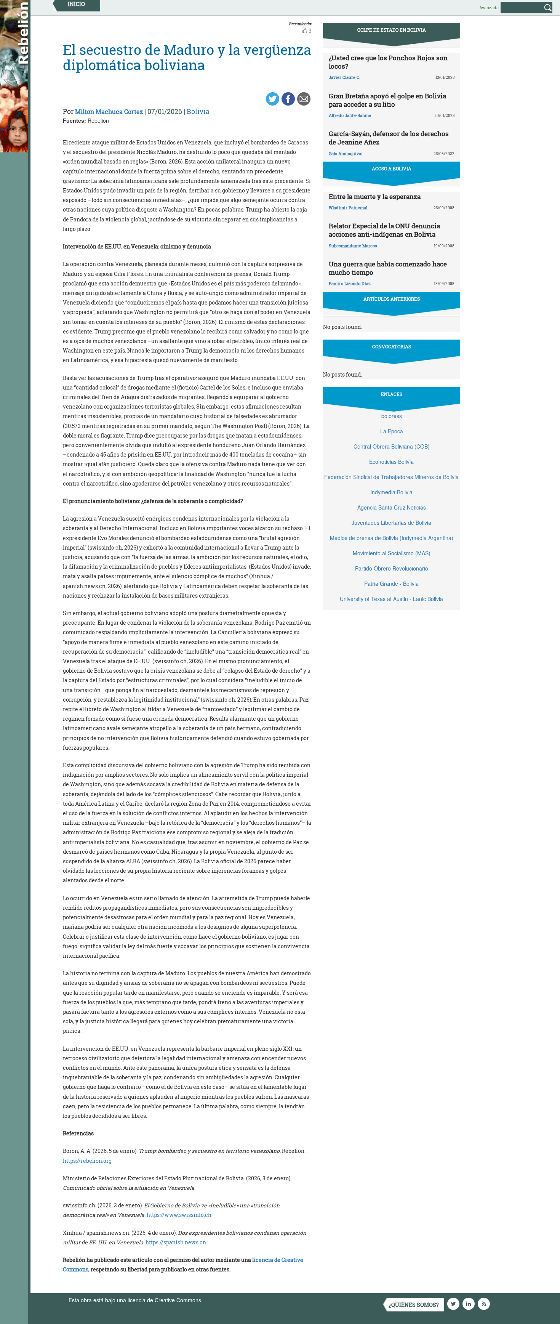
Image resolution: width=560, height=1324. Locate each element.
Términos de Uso (224, 1300)
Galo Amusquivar (346, 153)
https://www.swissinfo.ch (179, 1214)
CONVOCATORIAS (391, 346)
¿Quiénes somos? (414, 1304)
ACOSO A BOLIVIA (391, 168)
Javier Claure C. (344, 77)
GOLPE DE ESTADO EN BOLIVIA (391, 30)
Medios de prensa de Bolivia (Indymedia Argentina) (391, 538)
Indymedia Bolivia (391, 492)
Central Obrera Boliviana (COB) (392, 446)
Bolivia (198, 111)
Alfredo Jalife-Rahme (350, 115)
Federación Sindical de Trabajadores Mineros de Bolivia (391, 477)
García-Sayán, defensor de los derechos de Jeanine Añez (389, 137)
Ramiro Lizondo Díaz (350, 283)
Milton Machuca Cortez (109, 111)
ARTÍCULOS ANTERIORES (391, 299)
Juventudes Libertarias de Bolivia (391, 522)
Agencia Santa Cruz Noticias (391, 507)
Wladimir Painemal (348, 207)
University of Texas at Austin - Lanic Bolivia (391, 599)
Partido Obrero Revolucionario (391, 568)
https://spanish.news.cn (176, 1242)
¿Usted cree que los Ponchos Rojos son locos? (388, 62)
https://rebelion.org (87, 1160)
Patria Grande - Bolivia (391, 583)
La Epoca (391, 431)
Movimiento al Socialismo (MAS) (391, 553)
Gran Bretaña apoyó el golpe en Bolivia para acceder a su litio (387, 100)
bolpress (391, 416)
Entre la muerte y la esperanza (375, 196)
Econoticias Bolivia (391, 461)
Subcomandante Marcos (353, 245)
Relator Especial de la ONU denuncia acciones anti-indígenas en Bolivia (384, 230)
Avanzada (489, 7)
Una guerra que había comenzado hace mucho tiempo (388, 268)
